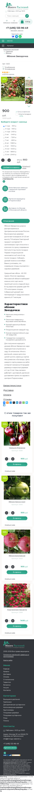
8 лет (11, 143)
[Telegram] (16, 37)
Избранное (6, 22)
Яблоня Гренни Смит (17, 502)
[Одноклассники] (7, 402)
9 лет (11, 146)
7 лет (11, 140)
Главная (6, 669)
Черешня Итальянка (17, 448)
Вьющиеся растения (11, 699)
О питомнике (8, 679)
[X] (14, 402)
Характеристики (12, 385)
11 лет (11, 152)
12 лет (11, 154)
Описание (8, 221)
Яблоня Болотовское (17, 556)
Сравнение (14, 22)
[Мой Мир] (11, 402)
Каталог (6, 671)
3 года (11, 129)
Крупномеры (8, 710)
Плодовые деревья (11, 713)
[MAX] (13, 37)
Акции (6, 688)
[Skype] (27, 402)
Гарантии (7, 682)
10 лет (11, 149)
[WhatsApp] (20, 37)
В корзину (17, 464)
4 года (11, 132)
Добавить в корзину (11, 167)
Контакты (7, 690)
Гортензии (7, 702)
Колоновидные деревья (13, 707)
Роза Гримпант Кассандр (17, 610)
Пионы (6, 721)
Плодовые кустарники (12, 715)
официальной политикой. (10, 762)
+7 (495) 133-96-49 (17, 27)
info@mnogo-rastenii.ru (12, 739)
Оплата (7, 395)
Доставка (8, 390)
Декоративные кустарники (14, 705)
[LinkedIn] (17, 402)
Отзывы (7, 399)
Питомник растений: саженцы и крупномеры (16, 655)
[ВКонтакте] (4, 402)
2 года (11, 126)
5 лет (11, 134)
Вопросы (6, 685)
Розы (5, 718)
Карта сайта (7, 660)
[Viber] (20, 402)
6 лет (11, 137)
